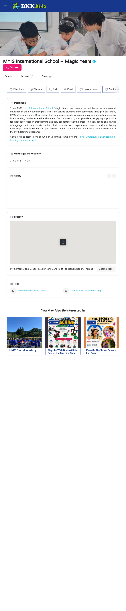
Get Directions (106, 269)
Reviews (26, 76)
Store (46, 76)
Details (8, 76)
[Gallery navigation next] (114, 176)
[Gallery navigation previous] (109, 176)
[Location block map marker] (63, 242)
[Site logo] (29, 6)
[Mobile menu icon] (5, 6)
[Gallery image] (27, 192)
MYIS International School (38, 108)
